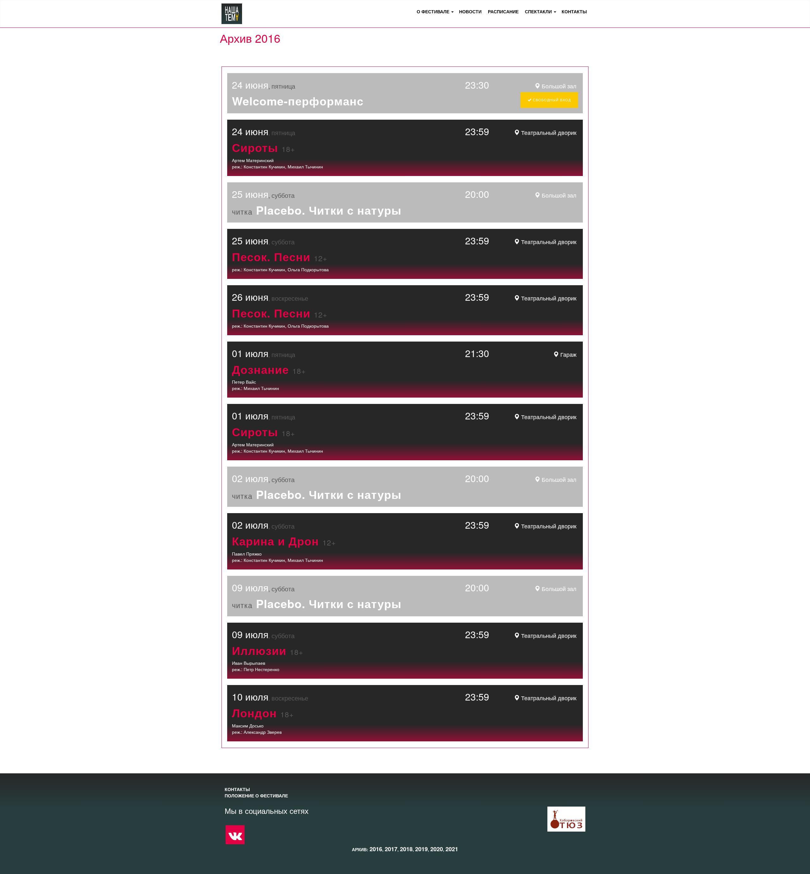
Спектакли (538, 11)
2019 (421, 849)
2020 (436, 849)
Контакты (574, 11)
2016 (376, 849)
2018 (406, 849)
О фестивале (433, 11)
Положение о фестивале (256, 795)
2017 (391, 849)
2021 (452, 849)
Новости (470, 11)
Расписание (503, 11)
